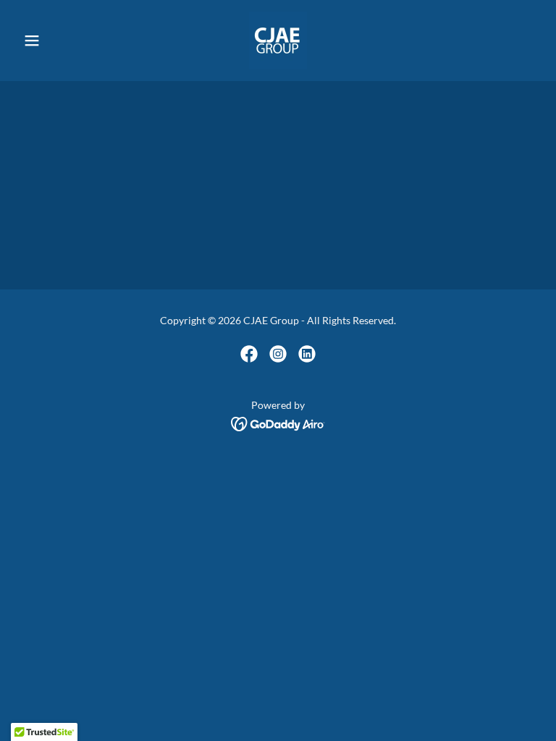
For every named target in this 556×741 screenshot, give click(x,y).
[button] (56, 40)
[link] (278, 40)
